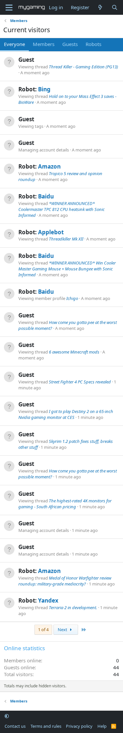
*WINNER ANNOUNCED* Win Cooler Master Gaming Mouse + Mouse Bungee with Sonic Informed (67, 269)
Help (102, 726)
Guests (70, 44)
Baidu (46, 196)
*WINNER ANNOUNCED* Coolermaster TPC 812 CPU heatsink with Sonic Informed (61, 209)
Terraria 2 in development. (73, 607)
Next (63, 629)
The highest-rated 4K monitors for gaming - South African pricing (65, 504)
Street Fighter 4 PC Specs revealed (80, 382)
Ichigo (72, 298)
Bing (44, 89)
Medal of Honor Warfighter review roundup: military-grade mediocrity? (64, 581)
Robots (93, 44)
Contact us (15, 726)
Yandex (48, 600)
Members (43, 44)
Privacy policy (79, 726)
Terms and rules (46, 726)
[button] (6, 716)
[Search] (115, 7)
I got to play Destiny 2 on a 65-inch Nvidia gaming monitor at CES (65, 414)
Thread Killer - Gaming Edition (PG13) (83, 67)
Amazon (49, 166)
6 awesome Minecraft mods (74, 352)
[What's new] (100, 7)
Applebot (51, 232)
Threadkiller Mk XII (66, 239)
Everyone (14, 44)
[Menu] (9, 7)
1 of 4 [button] (43, 629)
